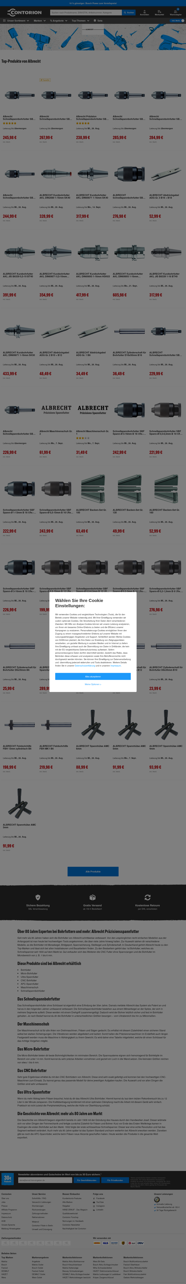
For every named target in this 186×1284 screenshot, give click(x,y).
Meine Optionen (93, 684)
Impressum (116, 665)
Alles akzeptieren (93, 676)
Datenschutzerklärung (85, 665)
